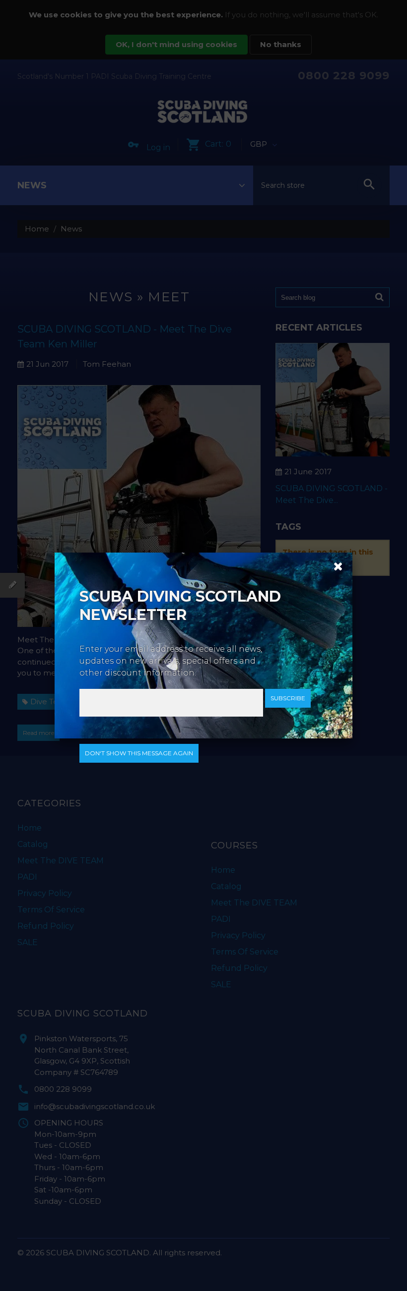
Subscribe (288, 698)
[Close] (335, 565)
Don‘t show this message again (139, 753)
